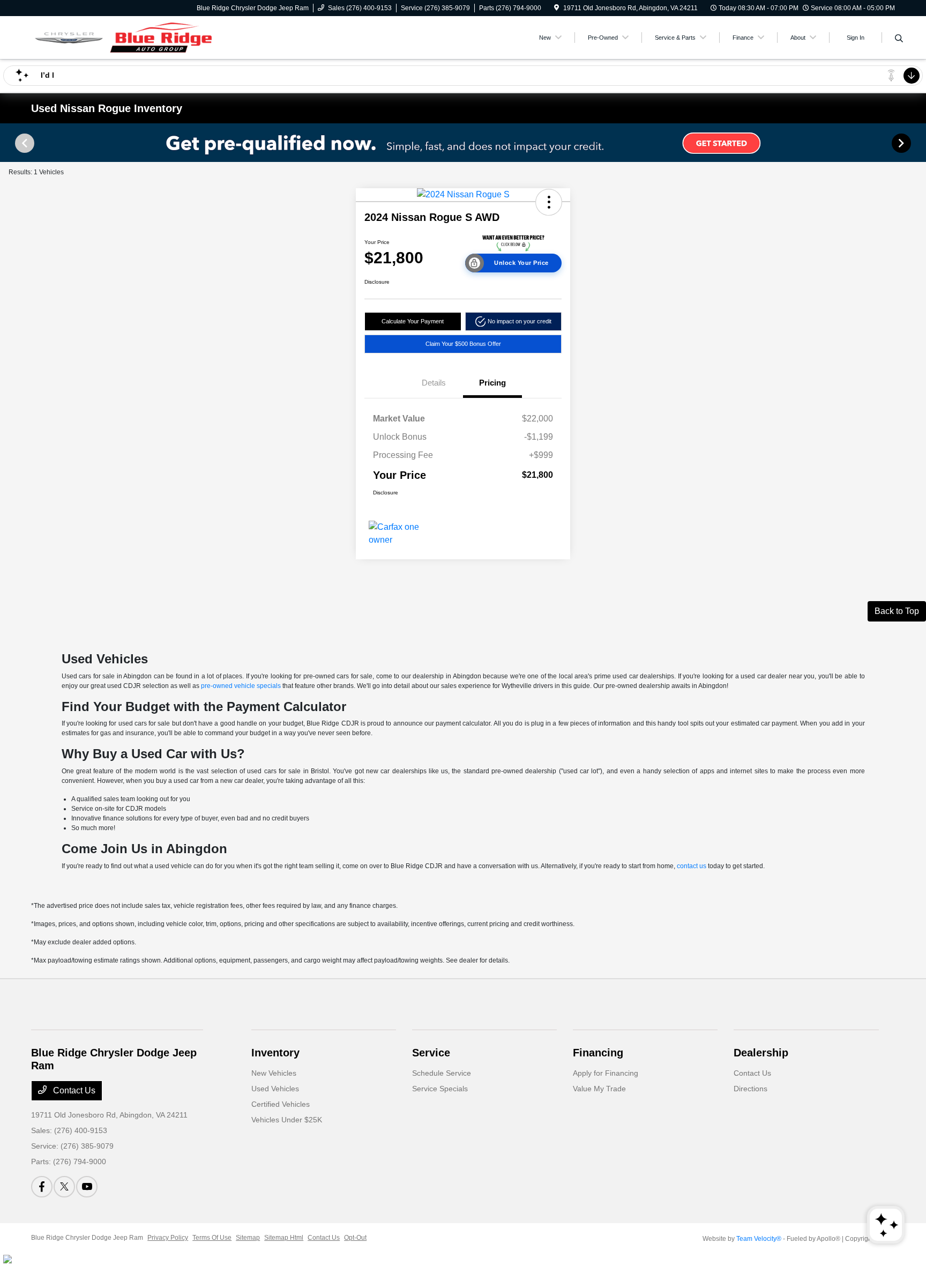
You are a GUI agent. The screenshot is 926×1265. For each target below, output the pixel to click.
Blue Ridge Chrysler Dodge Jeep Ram (87, 1237)
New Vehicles (273, 1073)
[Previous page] (23, 143)
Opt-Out (355, 1237)
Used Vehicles (275, 1088)
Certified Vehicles (280, 1104)
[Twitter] (64, 1186)
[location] (556, 8)
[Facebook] (42, 1186)
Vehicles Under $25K (286, 1119)
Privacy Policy (167, 1237)
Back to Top (897, 611)
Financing (598, 1053)
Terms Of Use (212, 1237)
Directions (750, 1088)
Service (431, 1053)
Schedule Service (441, 1073)
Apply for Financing (605, 1073)
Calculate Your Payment (413, 321)
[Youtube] (87, 1186)
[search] (899, 39)
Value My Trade (599, 1088)
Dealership (761, 1053)
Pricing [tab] (492, 382)
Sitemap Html (283, 1237)
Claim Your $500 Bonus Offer (463, 344)
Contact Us (73, 1090)
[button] (548, 202)
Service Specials (440, 1088)
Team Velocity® (758, 1238)
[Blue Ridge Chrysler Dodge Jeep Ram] (123, 36)
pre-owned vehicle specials (241, 686)
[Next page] (902, 143)
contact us (691, 866)
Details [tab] (434, 382)
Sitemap (248, 1237)
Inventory (275, 1053)
